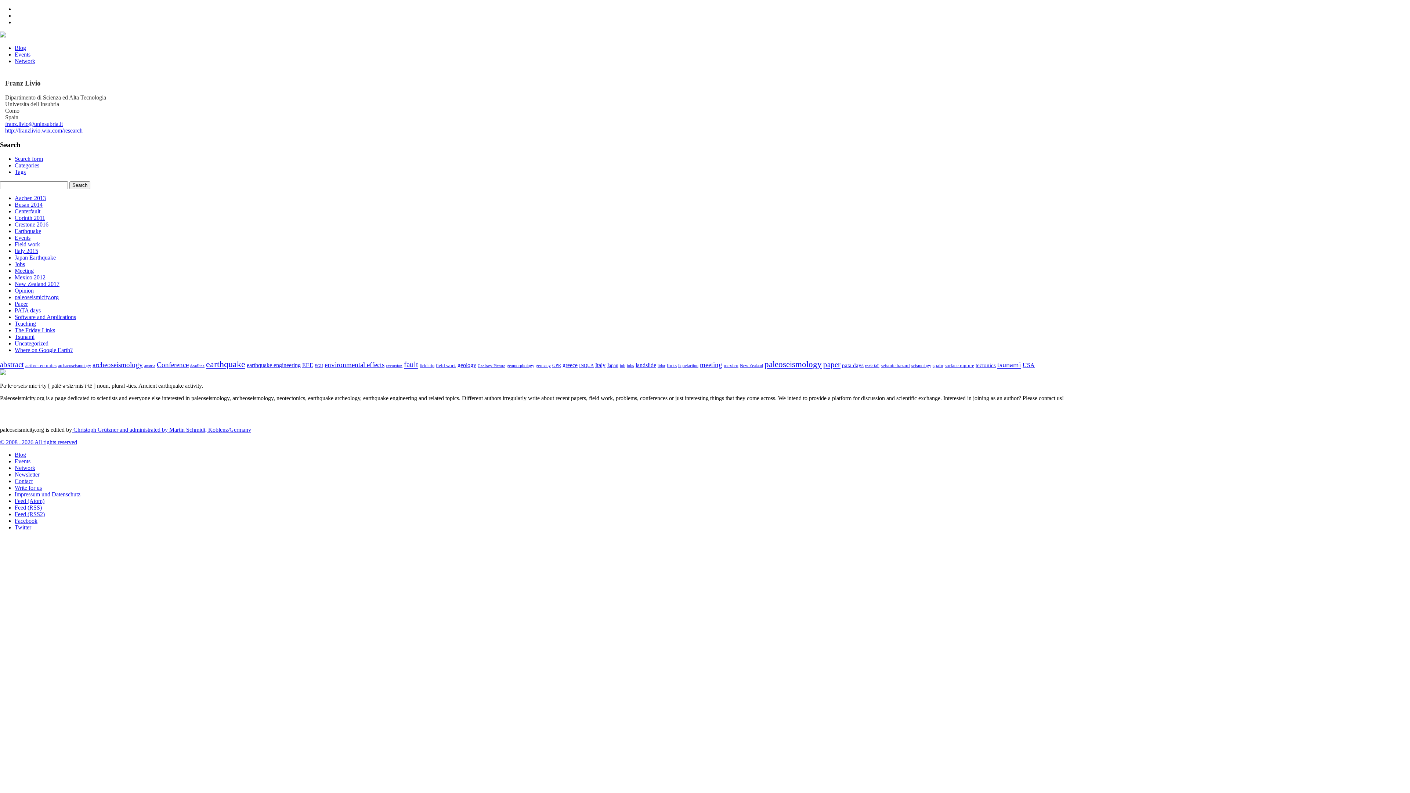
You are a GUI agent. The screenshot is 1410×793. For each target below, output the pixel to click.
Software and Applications (45, 317)
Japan (612, 365)
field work (446, 365)
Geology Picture (491, 365)
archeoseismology (118, 365)
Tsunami (25, 337)
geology (467, 365)
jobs (630, 365)
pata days (853, 365)
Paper (21, 304)
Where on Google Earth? (44, 350)
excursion (394, 365)
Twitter (23, 527)
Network (25, 61)
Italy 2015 (26, 251)
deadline (197, 366)
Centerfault (27, 211)
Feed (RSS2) (30, 514)
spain (938, 365)
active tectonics (41, 365)
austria (149, 366)
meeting (711, 365)
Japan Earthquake (35, 257)
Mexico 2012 (30, 277)
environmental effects (354, 365)
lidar (661, 365)
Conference (173, 365)
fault (411, 364)
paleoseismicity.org (37, 297)
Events (22, 54)
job (622, 365)
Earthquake (28, 231)
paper (831, 364)
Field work (27, 244)
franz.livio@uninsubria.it (34, 124)
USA (1029, 365)
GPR (556, 365)
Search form (29, 159)
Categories (27, 165)
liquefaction (688, 365)
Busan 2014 (29, 205)
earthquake (225, 364)
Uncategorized (31, 343)
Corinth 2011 (30, 218)
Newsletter (27, 474)
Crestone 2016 (31, 224)
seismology (921, 365)
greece (570, 365)
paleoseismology (793, 364)
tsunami (1009, 365)
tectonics (986, 365)
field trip (427, 365)
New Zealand (751, 365)
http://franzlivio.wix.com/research (44, 130)
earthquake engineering (274, 365)
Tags (20, 172)
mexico (731, 365)
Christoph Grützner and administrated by (161, 430)
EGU (319, 365)
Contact (24, 481)
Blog (20, 48)
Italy (600, 365)
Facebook (26, 521)
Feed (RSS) (28, 507)
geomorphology (520, 365)
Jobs (20, 264)
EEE (307, 365)
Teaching (25, 324)
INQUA (586, 365)
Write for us (28, 488)
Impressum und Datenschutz (47, 494)
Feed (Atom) (29, 501)
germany (543, 365)
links (672, 365)
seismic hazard (895, 365)
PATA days (28, 310)
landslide (646, 365)
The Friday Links (35, 330)
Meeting (24, 271)
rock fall (872, 365)
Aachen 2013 (30, 198)
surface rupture (959, 365)
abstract (12, 364)
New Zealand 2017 (37, 284)
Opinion (24, 290)
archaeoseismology (74, 365)
